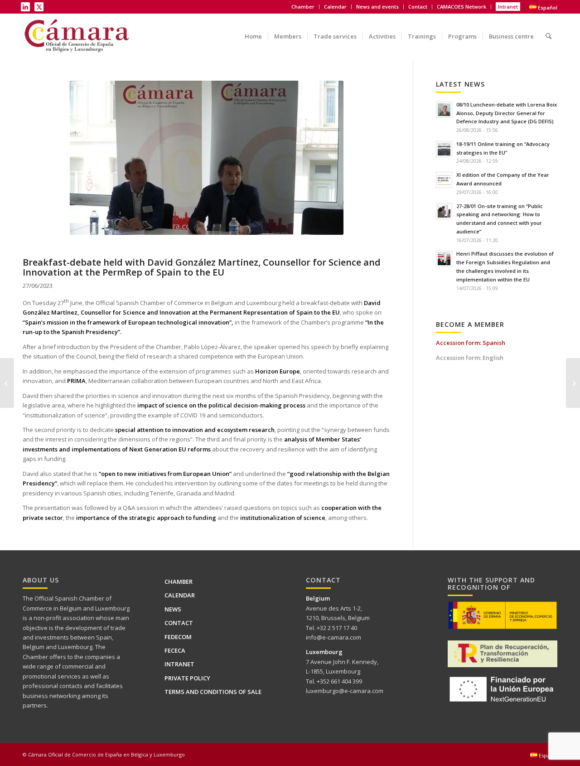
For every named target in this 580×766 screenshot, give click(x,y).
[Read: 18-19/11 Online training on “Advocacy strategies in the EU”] (444, 149)
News (172, 609)
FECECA (174, 650)
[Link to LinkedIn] (25, 6)
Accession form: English (469, 358)
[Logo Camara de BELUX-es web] (78, 36)
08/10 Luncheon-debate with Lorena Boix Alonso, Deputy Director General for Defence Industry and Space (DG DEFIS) (506, 113)
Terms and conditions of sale (212, 692)
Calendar (335, 6)
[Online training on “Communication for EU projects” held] (7, 383)
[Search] (548, 30)
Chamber (178, 581)
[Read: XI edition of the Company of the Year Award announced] (444, 180)
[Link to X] (39, 6)
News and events (377, 6)
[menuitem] (303, 7)
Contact (417, 6)
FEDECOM (178, 637)
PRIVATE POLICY (187, 678)
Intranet (508, 6)
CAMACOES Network (461, 6)
